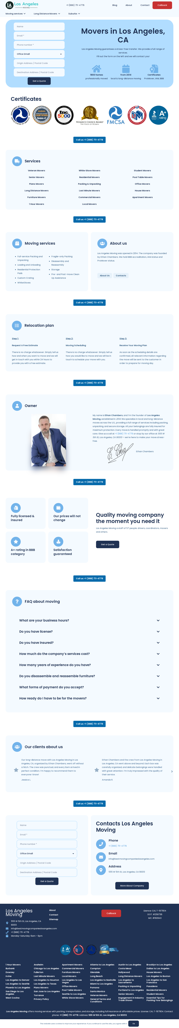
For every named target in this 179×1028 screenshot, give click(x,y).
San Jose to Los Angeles (47, 991)
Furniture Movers (36, 197)
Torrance (39, 995)
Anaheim (38, 964)
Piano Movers (36, 183)
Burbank (10, 968)
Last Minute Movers (89, 190)
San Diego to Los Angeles (15, 992)
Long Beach (96, 976)
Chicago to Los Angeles (46, 968)
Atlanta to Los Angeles (102, 964)
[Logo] (22, 5)
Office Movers (142, 183)
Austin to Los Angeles (129, 964)
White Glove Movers (89, 170)
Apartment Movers (142, 197)
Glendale (95, 972)
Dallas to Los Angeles (158, 968)
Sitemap (53, 919)
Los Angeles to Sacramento (126, 981)
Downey (10, 972)
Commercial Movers (89, 197)
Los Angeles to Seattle (17, 983)
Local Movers (89, 204)
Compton (95, 968)
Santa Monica (97, 991)
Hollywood (124, 972)
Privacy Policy (41, 999)
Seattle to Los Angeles (74, 994)
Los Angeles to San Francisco (157, 981)
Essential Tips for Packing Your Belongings (160, 999)
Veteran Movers (36, 170)
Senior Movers (36, 177)
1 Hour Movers (36, 204)
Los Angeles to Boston (158, 976)
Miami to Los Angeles (101, 983)
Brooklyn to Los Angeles (159, 964)
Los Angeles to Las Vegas (72, 981)
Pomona (94, 987)
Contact (53, 914)
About (52, 910)
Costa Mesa (124, 968)
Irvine (9, 976)
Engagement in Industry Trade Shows (131, 999)
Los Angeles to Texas (45, 983)
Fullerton (38, 972)
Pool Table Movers (142, 177)
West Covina (12, 997)
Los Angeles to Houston (46, 980)
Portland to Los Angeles (131, 990)
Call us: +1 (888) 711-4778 (89, 139)
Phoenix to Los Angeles (18, 987)
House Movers (142, 190)
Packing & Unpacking (89, 183)
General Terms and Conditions (100, 1000)
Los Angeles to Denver (17, 980)
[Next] (171, 771)
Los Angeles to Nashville (103, 980)
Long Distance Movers (36, 190)
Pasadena (152, 986)
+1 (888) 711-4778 (75, 5)
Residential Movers (89, 177)
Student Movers (142, 170)
